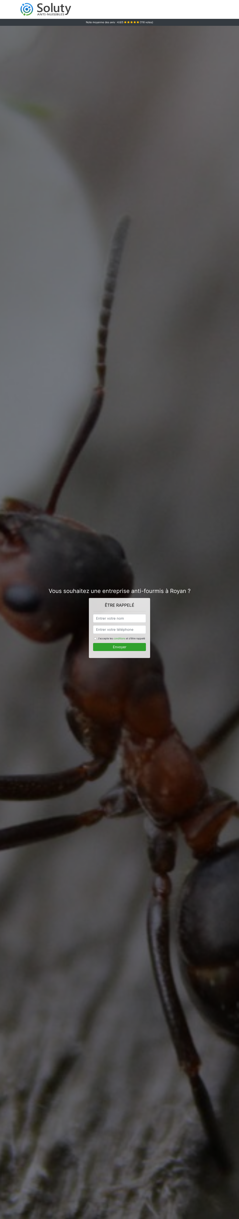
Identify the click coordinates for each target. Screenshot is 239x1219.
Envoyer (119, 647)
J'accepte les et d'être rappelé (121, 638)
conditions (119, 638)
